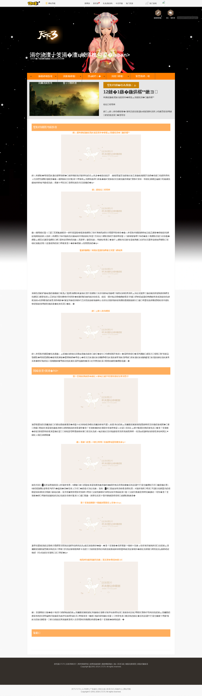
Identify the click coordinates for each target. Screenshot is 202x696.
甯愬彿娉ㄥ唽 (143, 76)
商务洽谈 (101, 689)
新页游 (95, 3)
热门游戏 (153, 3)
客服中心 (118, 689)
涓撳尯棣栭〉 (70, 76)
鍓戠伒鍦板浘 (142, 664)
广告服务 (93, 689)
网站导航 (51, 3)
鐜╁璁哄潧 (70, 83)
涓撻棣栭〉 (118, 76)
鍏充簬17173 (59, 664)
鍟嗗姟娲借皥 (95, 664)
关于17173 (75, 689)
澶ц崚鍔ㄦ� (94, 76)
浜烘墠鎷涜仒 (71, 664)
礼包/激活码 (107, 3)
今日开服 (119, 3)
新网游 (87, 3)
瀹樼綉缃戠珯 (45, 76)
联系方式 (110, 689)
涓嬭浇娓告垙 (45, 83)
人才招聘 (85, 689)
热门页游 (129, 3)
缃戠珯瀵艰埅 (130, 664)
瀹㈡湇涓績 (119, 664)
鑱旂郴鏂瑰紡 (107, 664)
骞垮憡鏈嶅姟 (83, 664)
